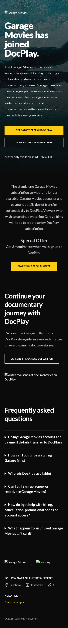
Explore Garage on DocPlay (34, 142)
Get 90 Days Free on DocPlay (33, 130)
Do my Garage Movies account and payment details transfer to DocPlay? (33, 439)
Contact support (15, 602)
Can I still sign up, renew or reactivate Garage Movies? (27, 489)
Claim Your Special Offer (34, 266)
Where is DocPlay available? (29, 473)
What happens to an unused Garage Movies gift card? (34, 530)
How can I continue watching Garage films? (28, 457)
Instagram (37, 584)
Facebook (15, 584)
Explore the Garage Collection (32, 358)
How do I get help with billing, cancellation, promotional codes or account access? (31, 510)
